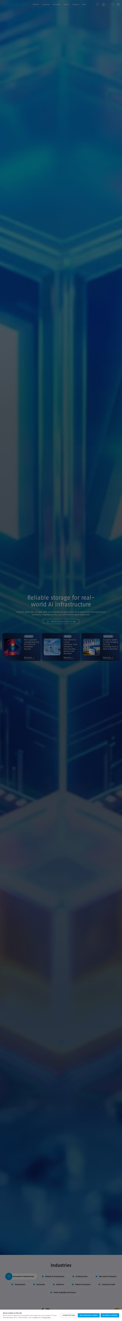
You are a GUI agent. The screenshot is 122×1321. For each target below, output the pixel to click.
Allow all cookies (110, 1315)
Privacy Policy (47, 1317)
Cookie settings (68, 1315)
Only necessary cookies (89, 1315)
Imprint (36, 1317)
